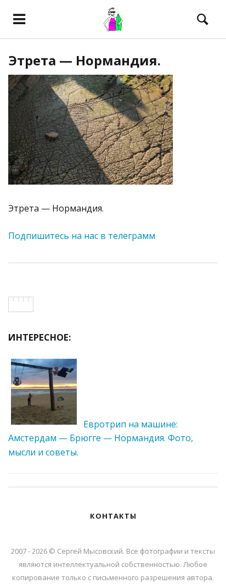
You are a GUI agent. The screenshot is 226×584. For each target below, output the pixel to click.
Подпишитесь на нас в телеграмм (81, 236)
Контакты (113, 516)
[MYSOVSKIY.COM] (113, 19)
